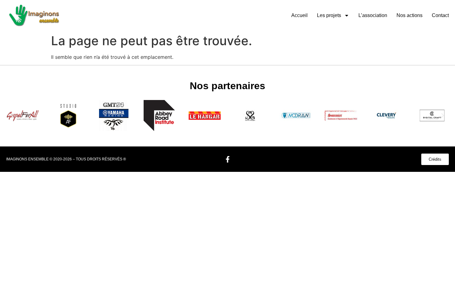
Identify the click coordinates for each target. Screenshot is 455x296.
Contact (440, 15)
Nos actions (409, 15)
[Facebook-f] (227, 159)
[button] (12, 115)
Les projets (329, 15)
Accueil (299, 15)
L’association (372, 15)
